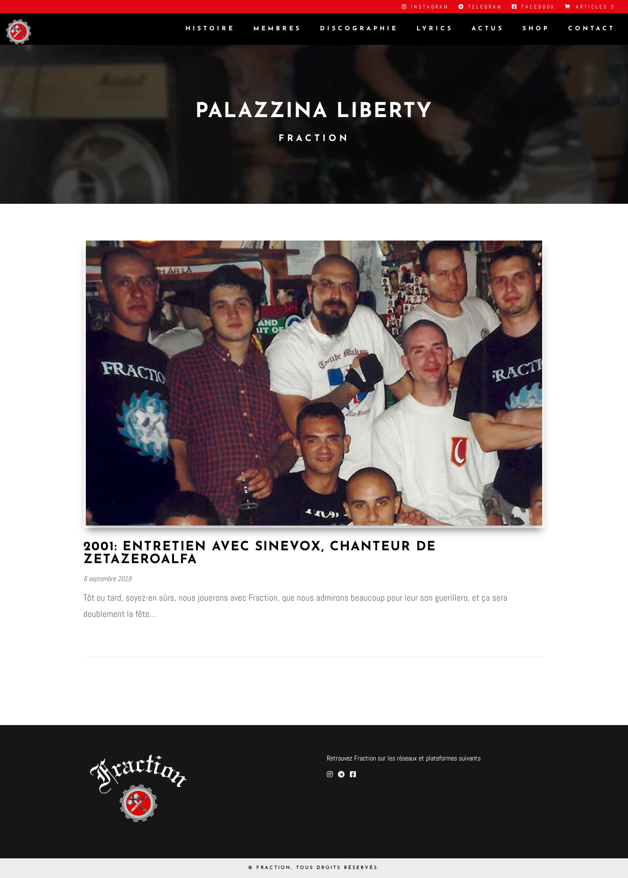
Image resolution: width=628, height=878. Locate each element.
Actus (488, 29)
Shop (536, 29)
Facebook (536, 7)
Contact (591, 29)
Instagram (428, 7)
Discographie (359, 29)
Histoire (210, 29)
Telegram (483, 7)
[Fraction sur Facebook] (353, 774)
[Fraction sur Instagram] (330, 774)
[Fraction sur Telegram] (341, 774)
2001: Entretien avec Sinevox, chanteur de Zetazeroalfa (259, 553)
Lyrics (435, 29)
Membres (277, 29)
